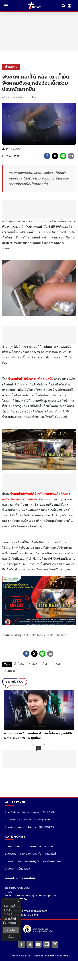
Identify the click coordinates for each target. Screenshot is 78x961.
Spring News (42, 819)
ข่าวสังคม (19, 97)
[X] (29, 944)
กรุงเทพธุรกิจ (12, 819)
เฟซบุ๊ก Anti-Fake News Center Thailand (40, 635)
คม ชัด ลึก (49, 812)
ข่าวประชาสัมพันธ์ (52, 861)
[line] (63, 156)
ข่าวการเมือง (34, 846)
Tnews (32, 827)
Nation (28, 819)
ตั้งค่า (11, 937)
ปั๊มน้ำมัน (19, 664)
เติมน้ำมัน (33, 664)
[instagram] (55, 944)
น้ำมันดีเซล (10, 671)
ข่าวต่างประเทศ (13, 861)
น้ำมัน (45, 664)
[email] (71, 156)
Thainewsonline (14, 827)
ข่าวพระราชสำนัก (14, 846)
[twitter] (55, 156)
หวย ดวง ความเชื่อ (31, 854)
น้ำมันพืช (57, 664)
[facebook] (47, 156)
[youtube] (38, 944)
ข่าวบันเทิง (11, 854)
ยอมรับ (11, 930)
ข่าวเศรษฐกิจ (32, 861)
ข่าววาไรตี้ (50, 854)
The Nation (12, 812)
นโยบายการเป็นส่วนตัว (17, 869)
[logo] (32, 5)
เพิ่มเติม (12, 922)
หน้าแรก (6, 97)
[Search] (64, 6)
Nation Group (30, 812)
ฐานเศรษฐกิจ (46, 827)
